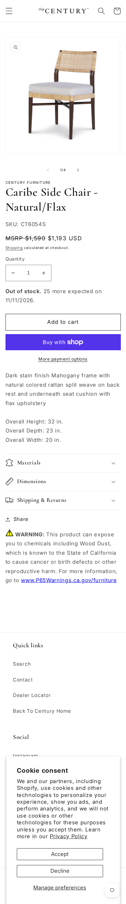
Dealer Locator (32, 695)
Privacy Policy (68, 836)
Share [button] (21, 519)
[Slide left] (48, 170)
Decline (59, 871)
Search (22, 664)
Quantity (15, 259)
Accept (59, 854)
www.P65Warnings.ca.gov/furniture (69, 580)
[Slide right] (78, 170)
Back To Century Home (42, 711)
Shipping (14, 247)
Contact (23, 680)
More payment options (63, 359)
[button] (8, 11)
